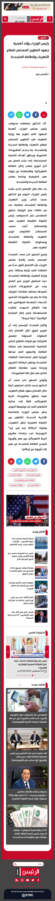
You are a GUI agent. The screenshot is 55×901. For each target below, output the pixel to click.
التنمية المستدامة (33, 475)
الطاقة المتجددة (15, 475)
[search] (5, 19)
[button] (35, 675)
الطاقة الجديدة (33, 485)
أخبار (43, 38)
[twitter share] (27, 114)
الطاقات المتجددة (16, 485)
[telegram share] (11, 114)
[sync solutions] (27, 896)
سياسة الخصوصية (27, 887)
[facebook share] (35, 114)
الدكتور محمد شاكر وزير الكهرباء (24, 470)
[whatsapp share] (19, 114)
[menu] (50, 19)
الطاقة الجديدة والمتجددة (24, 480)
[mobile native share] (11, 461)
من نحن (40, 887)
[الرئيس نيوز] (27, 872)
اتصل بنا (15, 887)
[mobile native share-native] (43, 114)
